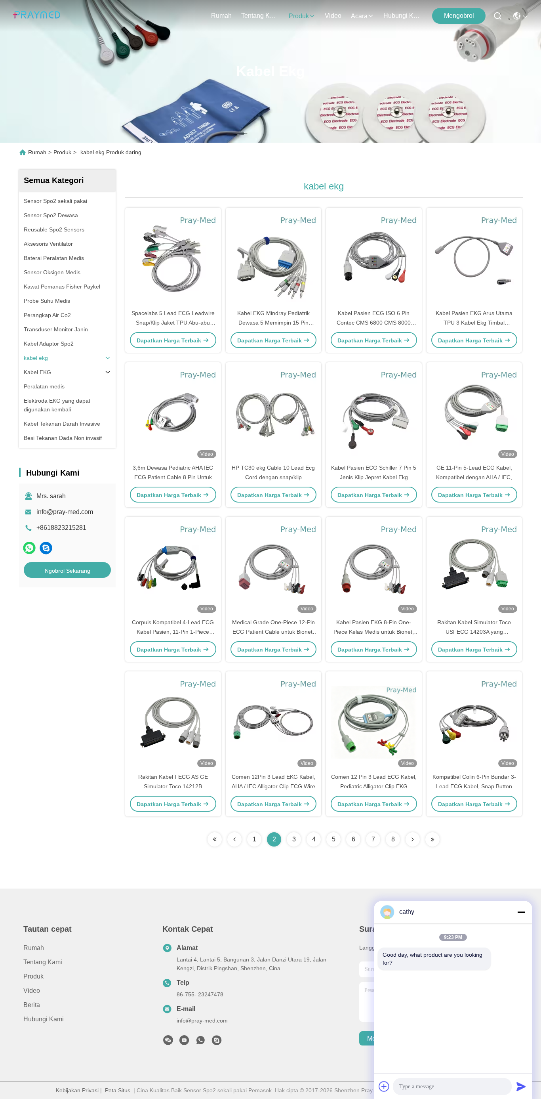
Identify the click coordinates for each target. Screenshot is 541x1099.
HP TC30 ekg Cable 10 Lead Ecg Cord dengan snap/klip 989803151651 (273, 477)
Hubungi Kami (402, 15)
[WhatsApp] (29, 548)
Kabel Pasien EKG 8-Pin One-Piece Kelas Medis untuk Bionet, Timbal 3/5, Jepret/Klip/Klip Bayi (373, 631)
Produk (299, 16)
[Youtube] (184, 1042)
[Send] (521, 1086)
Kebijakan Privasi (77, 1090)
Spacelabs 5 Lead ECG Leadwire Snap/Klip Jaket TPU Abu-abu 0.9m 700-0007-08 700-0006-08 (173, 322)
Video (333, 15)
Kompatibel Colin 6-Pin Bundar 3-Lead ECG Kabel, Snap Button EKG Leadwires (474, 786)
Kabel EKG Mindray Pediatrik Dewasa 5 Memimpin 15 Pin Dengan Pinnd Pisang (273, 322)
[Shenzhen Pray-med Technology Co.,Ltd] (36, 16)
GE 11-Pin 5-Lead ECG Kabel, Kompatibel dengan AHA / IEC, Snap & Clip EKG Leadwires (474, 477)
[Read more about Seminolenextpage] (215, 839)
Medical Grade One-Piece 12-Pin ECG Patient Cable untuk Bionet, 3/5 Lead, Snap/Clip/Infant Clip (273, 631)
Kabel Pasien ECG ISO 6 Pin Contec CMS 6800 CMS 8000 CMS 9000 (374, 322)
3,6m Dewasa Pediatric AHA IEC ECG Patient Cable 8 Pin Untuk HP (173, 477)
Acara (359, 16)
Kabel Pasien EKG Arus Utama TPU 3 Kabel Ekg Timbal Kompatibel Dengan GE (474, 322)
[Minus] (521, 912)
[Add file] (384, 1086)
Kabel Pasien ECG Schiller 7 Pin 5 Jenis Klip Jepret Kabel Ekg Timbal (373, 477)
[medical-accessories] (46, 548)
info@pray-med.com (64, 511)
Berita (31, 1005)
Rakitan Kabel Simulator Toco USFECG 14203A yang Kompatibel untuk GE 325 (474, 631)
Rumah (221, 15)
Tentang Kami (260, 15)
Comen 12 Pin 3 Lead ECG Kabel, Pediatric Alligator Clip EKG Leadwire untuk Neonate (374, 786)
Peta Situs (117, 1090)
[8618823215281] (200, 1042)
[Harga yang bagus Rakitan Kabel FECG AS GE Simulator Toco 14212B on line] (173, 721)
